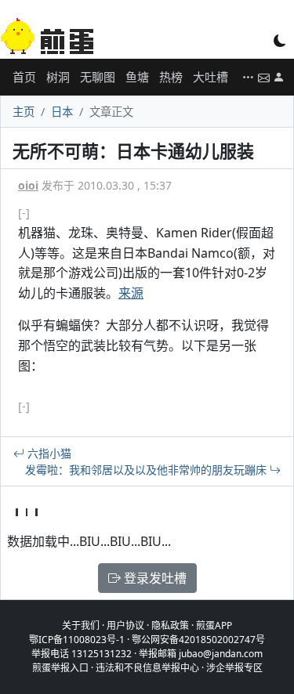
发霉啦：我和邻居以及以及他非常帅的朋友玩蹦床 (147, 469)
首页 (24, 77)
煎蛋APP (214, 625)
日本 (62, 111)
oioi (28, 185)
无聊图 (97, 77)
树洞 (58, 77)
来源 (130, 293)
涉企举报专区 (234, 667)
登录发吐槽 (154, 578)
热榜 (171, 77)
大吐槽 (210, 77)
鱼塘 (137, 77)
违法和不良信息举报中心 (147, 667)
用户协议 (125, 625)
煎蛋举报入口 (60, 667)
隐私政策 (170, 625)
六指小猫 (47, 453)
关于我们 (81, 625)
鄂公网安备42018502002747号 (198, 639)
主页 (23, 111)
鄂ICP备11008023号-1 (77, 639)
